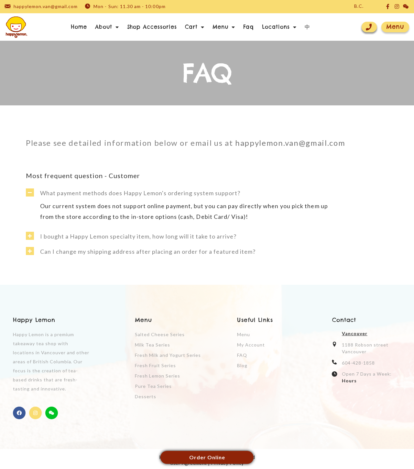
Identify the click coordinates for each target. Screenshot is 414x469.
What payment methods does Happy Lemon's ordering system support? (140, 193)
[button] (395, 27)
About (103, 27)
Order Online (207, 457)
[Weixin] (51, 413)
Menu (220, 27)
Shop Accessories (152, 27)
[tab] (207, 191)
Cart (191, 27)
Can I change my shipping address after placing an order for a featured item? (148, 251)
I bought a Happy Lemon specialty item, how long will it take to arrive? (138, 236)
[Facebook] (19, 413)
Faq (248, 27)
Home (79, 27)
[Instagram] (35, 413)
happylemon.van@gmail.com (291, 142)
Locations (276, 27)
